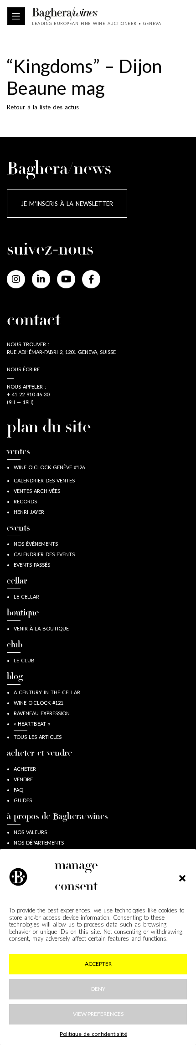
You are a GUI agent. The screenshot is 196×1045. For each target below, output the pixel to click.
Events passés (32, 565)
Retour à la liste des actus (43, 107)
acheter (25, 769)
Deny (98, 988)
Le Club (24, 660)
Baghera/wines (96, 13)
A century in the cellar (47, 692)
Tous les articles (38, 737)
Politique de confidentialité (93, 1033)
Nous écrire (23, 369)
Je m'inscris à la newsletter (67, 203)
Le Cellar (26, 596)
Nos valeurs (30, 832)
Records (25, 501)
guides (23, 800)
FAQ (18, 790)
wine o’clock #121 (38, 703)
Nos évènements (36, 544)
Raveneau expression (42, 713)
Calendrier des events (44, 554)
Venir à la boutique (41, 628)
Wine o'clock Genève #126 (49, 467)
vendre (23, 779)
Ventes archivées (37, 491)
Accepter (98, 963)
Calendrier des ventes (44, 480)
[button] (182, 876)
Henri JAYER (29, 512)
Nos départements (39, 842)
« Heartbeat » (32, 724)
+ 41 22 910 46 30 (28, 394)
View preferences (98, 1013)
